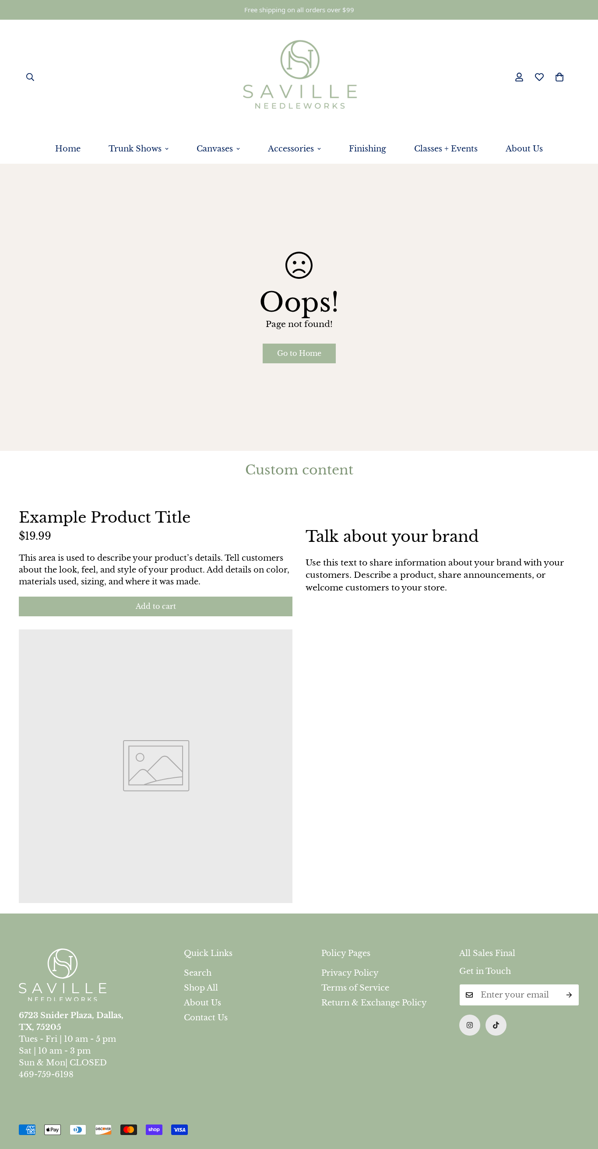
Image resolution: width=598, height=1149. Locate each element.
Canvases (215, 149)
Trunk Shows (135, 149)
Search (197, 973)
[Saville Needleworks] (299, 77)
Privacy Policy (350, 973)
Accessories (291, 149)
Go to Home (299, 353)
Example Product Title (104, 517)
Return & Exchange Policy (374, 1003)
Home (68, 149)
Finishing (367, 149)
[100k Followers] (469, 1025)
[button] (559, 77)
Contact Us (206, 1018)
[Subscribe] (569, 995)
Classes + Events (446, 149)
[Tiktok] (496, 1025)
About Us (524, 149)
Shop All (201, 988)
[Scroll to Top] (581, 1101)
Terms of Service (355, 988)
